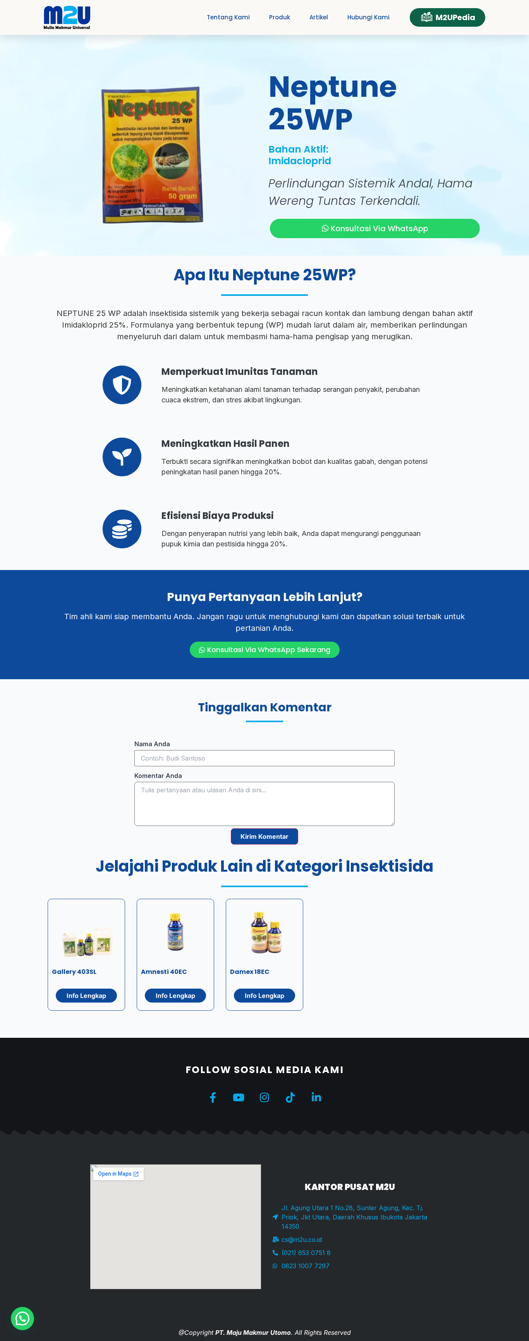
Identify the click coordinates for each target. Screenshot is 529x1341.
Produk (279, 17)
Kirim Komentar (264, 836)
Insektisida (389, 866)
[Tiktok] (290, 1097)
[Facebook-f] (213, 1097)
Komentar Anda (158, 776)
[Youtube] (239, 1097)
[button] (22, 1318)
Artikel (318, 17)
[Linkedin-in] (316, 1097)
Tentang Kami (228, 17)
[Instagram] (264, 1097)
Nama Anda (152, 744)
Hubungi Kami (368, 17)
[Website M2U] (67, 17)
